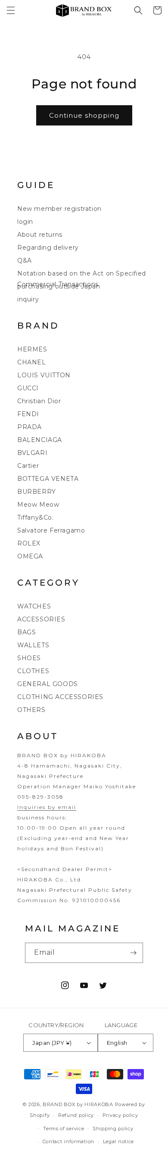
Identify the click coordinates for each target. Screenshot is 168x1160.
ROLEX (28, 543)
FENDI (28, 414)
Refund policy (76, 1115)
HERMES (32, 349)
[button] (10, 10)
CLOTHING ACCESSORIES (60, 697)
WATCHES (34, 606)
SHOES (29, 658)
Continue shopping (84, 115)
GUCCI (28, 388)
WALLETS (33, 645)
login (25, 222)
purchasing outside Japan (58, 286)
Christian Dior (39, 401)
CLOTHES (33, 671)
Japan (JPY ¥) (52, 1042)
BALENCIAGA (39, 440)
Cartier (28, 466)
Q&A (24, 260)
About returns (39, 234)
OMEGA (30, 556)
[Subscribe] (133, 953)
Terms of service (63, 1129)
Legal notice (118, 1141)
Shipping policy (113, 1129)
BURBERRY (36, 491)
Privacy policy (120, 1115)
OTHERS (31, 710)
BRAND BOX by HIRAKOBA (78, 1104)
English (117, 1042)
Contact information (68, 1141)
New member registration (59, 209)
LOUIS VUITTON (44, 375)
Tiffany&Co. (35, 517)
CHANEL (31, 362)
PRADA (29, 427)
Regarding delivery (48, 247)
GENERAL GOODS (47, 684)
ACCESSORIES (41, 619)
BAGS (26, 632)
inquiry (28, 299)
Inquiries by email (46, 807)
